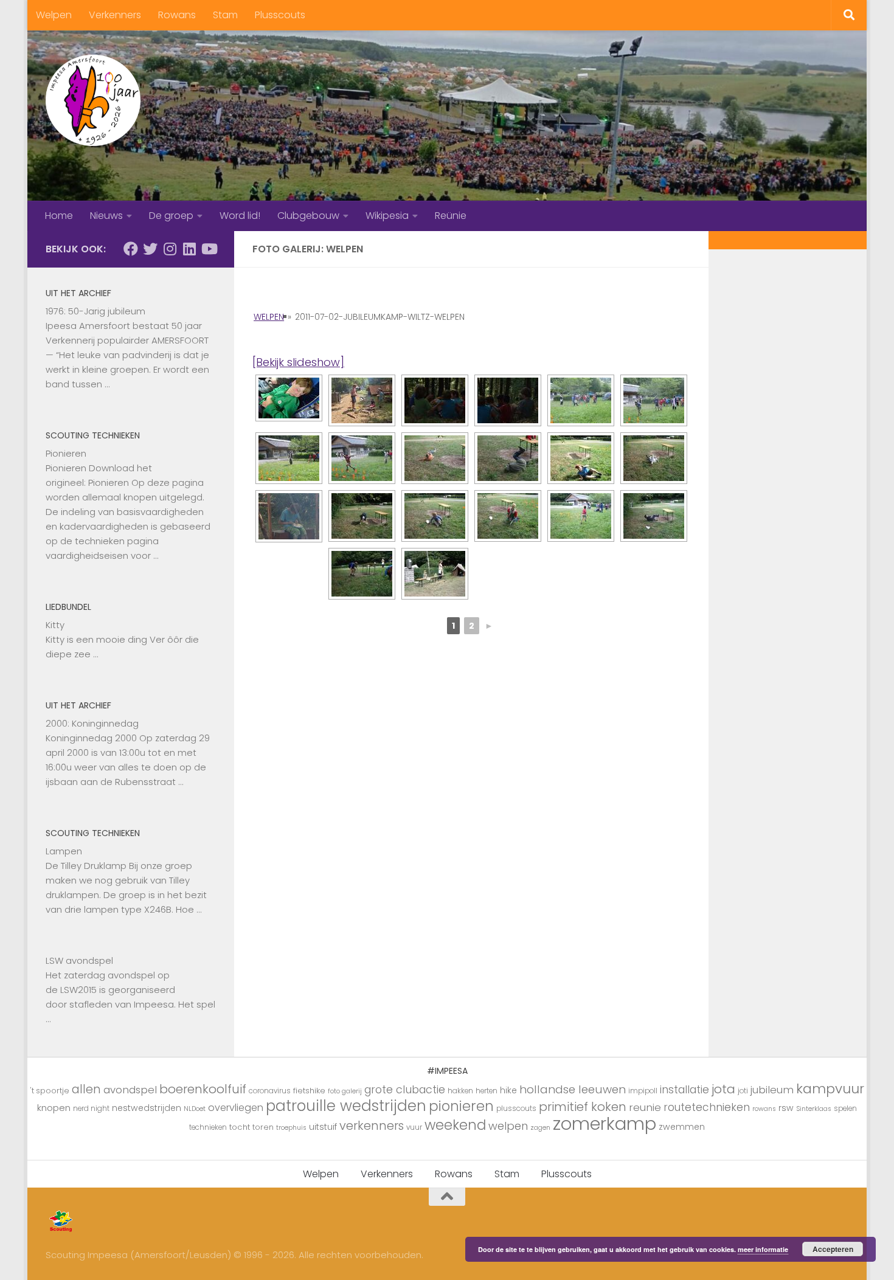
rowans (764, 1108)
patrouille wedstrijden (346, 1105)
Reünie (450, 216)
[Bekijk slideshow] (298, 362)
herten (486, 1091)
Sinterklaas (813, 1108)
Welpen (54, 15)
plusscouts (516, 1108)
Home (59, 216)
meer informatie (763, 1249)
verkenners (371, 1125)
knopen (54, 1107)
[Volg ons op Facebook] (130, 248)
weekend (455, 1125)
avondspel (130, 1089)
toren (263, 1127)
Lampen (64, 851)
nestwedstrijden (146, 1108)
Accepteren (833, 1249)
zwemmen (682, 1127)
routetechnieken (707, 1107)
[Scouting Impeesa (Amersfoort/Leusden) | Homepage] (93, 100)
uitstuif (323, 1127)
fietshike (309, 1090)
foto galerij (345, 1091)
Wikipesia (387, 216)
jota (723, 1089)
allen (86, 1089)
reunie (645, 1107)
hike (508, 1090)
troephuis (291, 1127)
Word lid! (240, 216)
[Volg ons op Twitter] (150, 248)
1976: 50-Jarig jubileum (95, 311)
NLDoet (195, 1108)
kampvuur (830, 1088)
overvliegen (235, 1108)
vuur (414, 1127)
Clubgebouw (308, 216)
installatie (684, 1089)
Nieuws (106, 216)
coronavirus (270, 1091)
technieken (208, 1127)
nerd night (91, 1108)
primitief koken (582, 1106)
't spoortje (49, 1090)
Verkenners (115, 15)
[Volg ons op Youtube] (208, 248)
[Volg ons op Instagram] (169, 248)
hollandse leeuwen (572, 1089)
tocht (239, 1127)
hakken (460, 1091)
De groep (171, 216)
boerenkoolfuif (202, 1089)
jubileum (772, 1089)
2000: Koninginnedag (92, 723)
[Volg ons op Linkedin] (189, 248)
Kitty (55, 624)
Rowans (177, 15)
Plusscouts (280, 15)
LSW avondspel (79, 960)
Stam (225, 15)
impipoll (642, 1091)
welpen (508, 1125)
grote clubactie (404, 1089)
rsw (786, 1108)
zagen (540, 1127)
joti (743, 1091)
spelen (845, 1108)
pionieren (461, 1106)
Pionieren (66, 453)
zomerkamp (604, 1123)
